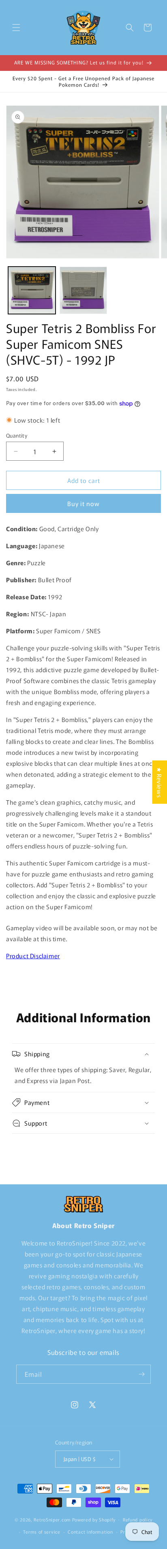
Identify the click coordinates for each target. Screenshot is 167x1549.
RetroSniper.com (52, 1519)
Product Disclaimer (33, 955)
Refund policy (137, 1519)
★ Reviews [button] (159, 782)
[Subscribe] (141, 1374)
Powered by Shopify (94, 1519)
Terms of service (41, 1531)
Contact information (90, 1531)
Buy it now (83, 503)
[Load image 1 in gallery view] (32, 290)
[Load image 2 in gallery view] (83, 290)
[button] (16, 27)
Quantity (16, 435)
